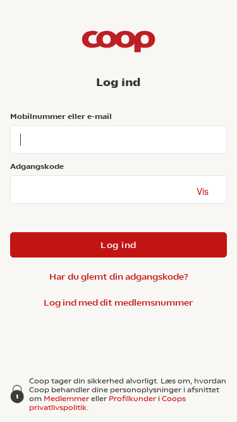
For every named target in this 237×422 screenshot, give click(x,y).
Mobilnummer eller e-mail (61, 116)
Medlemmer (66, 398)
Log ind (118, 245)
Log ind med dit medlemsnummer (118, 302)
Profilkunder (132, 398)
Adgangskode (37, 166)
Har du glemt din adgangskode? (118, 276)
